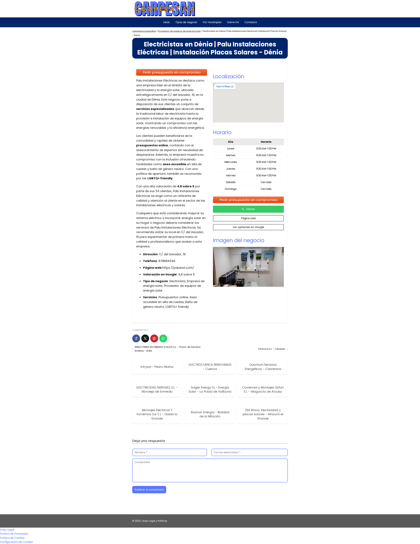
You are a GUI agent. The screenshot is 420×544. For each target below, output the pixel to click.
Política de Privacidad (14, 534)
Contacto (250, 22)
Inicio (166, 22)
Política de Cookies (12, 538)
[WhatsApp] (163, 338)
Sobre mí (233, 22)
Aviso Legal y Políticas (155, 521)
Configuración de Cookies (16, 542)
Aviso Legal (7, 530)
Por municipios (212, 22)
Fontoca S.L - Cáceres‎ (271, 349)
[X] (145, 338)
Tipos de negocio (186, 22)
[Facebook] (136, 338)
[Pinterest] (154, 338)
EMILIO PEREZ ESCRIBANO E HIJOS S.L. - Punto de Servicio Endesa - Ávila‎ (167, 348)
